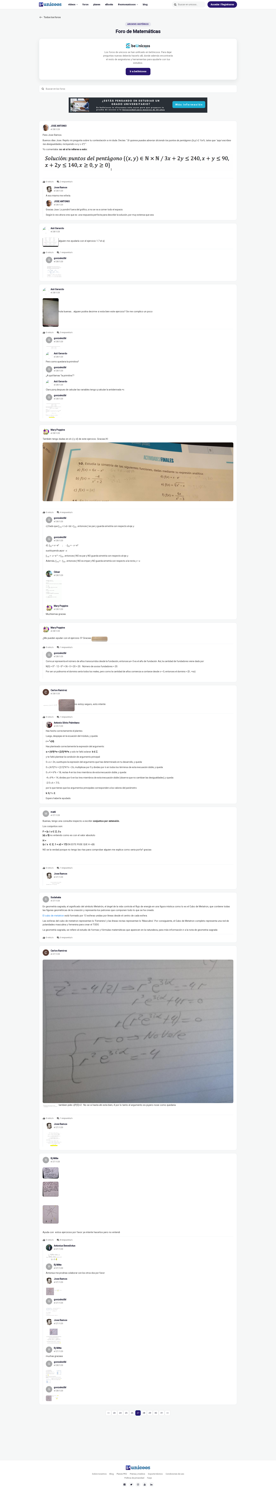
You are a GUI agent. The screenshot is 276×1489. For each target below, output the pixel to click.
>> (167, 1413)
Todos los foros (50, 17)
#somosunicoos (127, 4)
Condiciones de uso (175, 1474)
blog (145, 4)
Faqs (149, 1478)
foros (85, 4)
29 (150, 1413)
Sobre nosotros (99, 1474)
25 (126, 1413)
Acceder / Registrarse (222, 4)
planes (96, 4)
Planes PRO (122, 1474)
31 (162, 1413)
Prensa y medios (137, 1474)
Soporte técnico (155, 1474)
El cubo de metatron (53, 915)
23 (114, 1413)
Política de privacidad (134, 1478)
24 (120, 1413)
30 (156, 1413)
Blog (111, 1474)
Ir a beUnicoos (138, 71)
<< (108, 1413)
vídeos (71, 4)
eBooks (109, 4)
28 (144, 1413)
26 (132, 1413)
